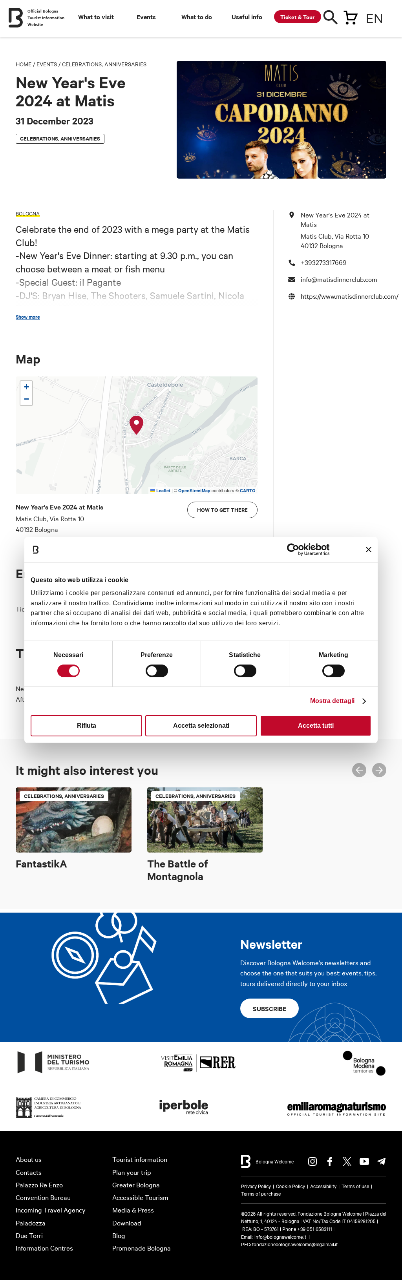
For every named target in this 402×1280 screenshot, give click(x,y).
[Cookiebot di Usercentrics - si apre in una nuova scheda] (295, 549)
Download (126, 1222)
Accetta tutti (316, 725)
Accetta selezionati (201, 725)
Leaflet (162, 490)
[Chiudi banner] (368, 549)
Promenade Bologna (141, 1247)
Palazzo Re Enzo (39, 1184)
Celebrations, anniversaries (104, 64)
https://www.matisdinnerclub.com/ (349, 295)
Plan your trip (131, 1171)
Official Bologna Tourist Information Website (45, 17)
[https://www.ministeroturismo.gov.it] (53, 1073)
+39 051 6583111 (315, 1228)
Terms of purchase (261, 1193)
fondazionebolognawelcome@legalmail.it (295, 1243)
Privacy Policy (256, 1185)
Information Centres (44, 1247)
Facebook (329, 1161)
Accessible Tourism (140, 1196)
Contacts (29, 1171)
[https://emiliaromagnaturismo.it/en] (336, 1118)
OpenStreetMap (194, 490)
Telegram (381, 1161)
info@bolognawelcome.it (280, 1236)
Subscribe (269, 1008)
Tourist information (139, 1158)
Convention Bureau (43, 1196)
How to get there (222, 509)
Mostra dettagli (332, 701)
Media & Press (133, 1209)
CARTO (248, 490)
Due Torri (29, 1235)
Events (47, 64)
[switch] (157, 671)
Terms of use (355, 1185)
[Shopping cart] (350, 16)
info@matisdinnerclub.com (339, 278)
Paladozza (31, 1222)
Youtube (364, 1161)
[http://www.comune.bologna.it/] (184, 1118)
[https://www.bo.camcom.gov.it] (49, 1118)
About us (29, 1158)
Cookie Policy (290, 1185)
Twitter (347, 1161)
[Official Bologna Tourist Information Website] (16, 17)
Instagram (312, 1161)
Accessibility (323, 1185)
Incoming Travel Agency (51, 1209)
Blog (118, 1235)
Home (23, 64)
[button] (137, 425)
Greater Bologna (136, 1184)
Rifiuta (86, 725)
